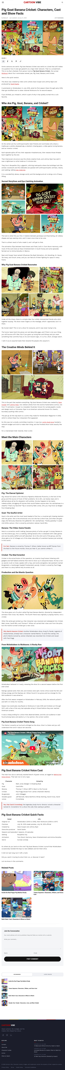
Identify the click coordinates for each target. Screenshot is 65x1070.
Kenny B (5, 17)
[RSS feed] (11, 1035)
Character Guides (6, 1050)
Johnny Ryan (14, 404)
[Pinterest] (7, 1035)
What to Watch (6, 1056)
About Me (4, 1047)
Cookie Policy (19, 1067)
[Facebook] (3, 1035)
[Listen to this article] (3, 61)
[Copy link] (20, 61)
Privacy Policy (5, 1067)
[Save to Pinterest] (16, 61)
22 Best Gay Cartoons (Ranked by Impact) (45, 1055)
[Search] (62, 2)
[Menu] (2, 2)
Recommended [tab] (17, 974)
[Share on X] (12, 61)
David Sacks (15, 84)
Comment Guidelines (30, 1067)
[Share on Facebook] (7, 61)
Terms (12, 1067)
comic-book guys (48, 422)
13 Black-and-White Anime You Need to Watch (47, 1045)
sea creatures (20, 170)
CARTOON (8, 1025)
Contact (4, 1044)
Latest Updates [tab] (48, 974)
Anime (3, 1053)
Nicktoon (5, 73)
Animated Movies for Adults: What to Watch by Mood (47, 1050)
